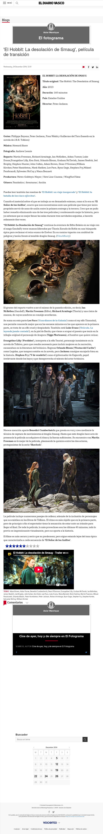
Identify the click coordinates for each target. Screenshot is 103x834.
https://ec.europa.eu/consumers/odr (75, 816)
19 (57, 770)
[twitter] (86, 652)
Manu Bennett (64, 594)
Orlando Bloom (18, 596)
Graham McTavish (80, 591)
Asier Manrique (51, 32)
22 (35, 776)
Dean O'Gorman (54, 591)
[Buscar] (85, 739)
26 (56, 776)
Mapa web (70, 829)
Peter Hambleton (31, 596)
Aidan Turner (24, 591)
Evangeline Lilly (67, 591)
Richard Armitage (56, 596)
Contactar (17, 829)
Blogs (6, 20)
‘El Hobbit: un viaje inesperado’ (59, 192)
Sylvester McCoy (10, 599)
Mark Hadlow (75, 594)
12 (57, 764)
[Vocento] (51, 823)
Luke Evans (53, 594)
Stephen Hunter (88, 596)
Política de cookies (81, 829)
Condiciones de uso (36, 829)
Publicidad (62, 829)
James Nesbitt (9, 594)
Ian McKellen (92, 591)
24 (46, 776)
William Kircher (22, 599)
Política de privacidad (50, 829)
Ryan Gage (68, 596)
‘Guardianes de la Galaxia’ (52, 320)
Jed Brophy (19, 594)
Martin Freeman (86, 594)
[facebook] (16, 652)
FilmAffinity (63, 235)
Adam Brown (14, 591)
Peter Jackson (44, 596)
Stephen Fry (77, 596)
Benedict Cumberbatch (38, 591)
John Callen (28, 594)
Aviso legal (25, 829)
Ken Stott (37, 594)
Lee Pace (45, 594)
